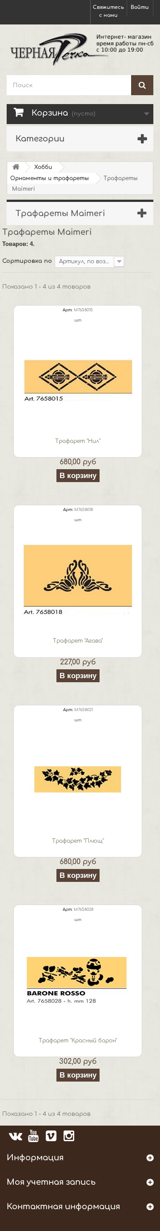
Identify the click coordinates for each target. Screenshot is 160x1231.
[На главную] (16, 167)
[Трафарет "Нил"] (77, 379)
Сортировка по (27, 261)
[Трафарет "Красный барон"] (77, 978)
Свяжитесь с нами (108, 11)
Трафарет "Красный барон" (78, 1041)
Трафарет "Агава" (78, 641)
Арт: (67, 310)
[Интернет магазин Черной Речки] (80, 48)
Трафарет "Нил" (77, 441)
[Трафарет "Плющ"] (77, 779)
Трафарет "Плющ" (78, 841)
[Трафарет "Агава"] (77, 579)
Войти (140, 7)
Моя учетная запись (51, 1182)
